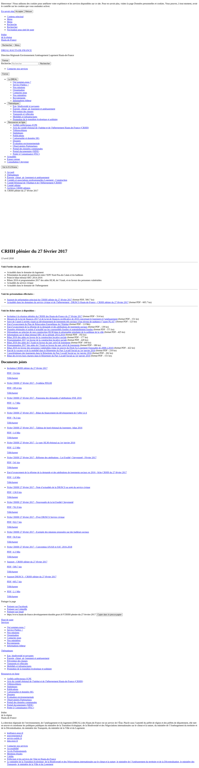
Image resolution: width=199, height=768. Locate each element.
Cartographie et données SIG (26, 138)
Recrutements (19, 98)
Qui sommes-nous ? (22, 82)
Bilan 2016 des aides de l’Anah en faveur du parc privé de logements (38, 342)
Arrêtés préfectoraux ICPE (25, 125)
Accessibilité (13, 748)
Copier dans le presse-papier (109, 615)
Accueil (10, 172)
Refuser (28, 11)
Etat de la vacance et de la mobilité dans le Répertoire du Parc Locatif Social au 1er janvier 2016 (51, 350)
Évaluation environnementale (26, 143)
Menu (9, 19)
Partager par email (15, 611)
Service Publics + (21, 85)
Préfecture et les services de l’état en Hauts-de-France (31, 759)
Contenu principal (15, 16)
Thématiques (13, 103)
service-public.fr (14, 738)
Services (5, 622)
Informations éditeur (22, 100)
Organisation (19, 90)
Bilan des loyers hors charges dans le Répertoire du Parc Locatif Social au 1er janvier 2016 (48, 356)
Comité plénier (14, 185)
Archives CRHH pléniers (18, 188)
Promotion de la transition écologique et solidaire (35, 119)
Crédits (10, 756)
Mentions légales (14, 754)
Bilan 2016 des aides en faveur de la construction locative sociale (37, 337)
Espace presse (13, 159)
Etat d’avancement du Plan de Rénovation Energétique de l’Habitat (38, 324)
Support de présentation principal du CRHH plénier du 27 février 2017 (39, 299)
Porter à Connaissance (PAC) (26, 154)
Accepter (19, 11)
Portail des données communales (28, 148)
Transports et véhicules (23, 114)
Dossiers (17, 141)
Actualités (11, 156)
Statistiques (18, 133)
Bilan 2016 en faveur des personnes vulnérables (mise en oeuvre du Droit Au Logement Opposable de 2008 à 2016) (60, 348)
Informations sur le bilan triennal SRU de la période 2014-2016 (36, 334)
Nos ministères (19, 95)
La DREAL (12, 79)
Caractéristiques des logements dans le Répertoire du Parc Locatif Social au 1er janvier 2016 (49, 353)
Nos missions (19, 87)
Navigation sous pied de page (20, 29)
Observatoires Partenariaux (25, 146)
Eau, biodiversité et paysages (26, 106)
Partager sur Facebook (17, 606)
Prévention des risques (23, 111)
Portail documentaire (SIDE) (26, 151)
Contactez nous (20, 92)
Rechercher (12, 27)
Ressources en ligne (16, 122)
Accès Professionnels (17, 751)
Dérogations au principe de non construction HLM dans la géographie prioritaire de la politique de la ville (55, 332)
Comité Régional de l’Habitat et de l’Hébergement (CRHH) (34, 182)
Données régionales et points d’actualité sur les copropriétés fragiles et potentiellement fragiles (50, 329)
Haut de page (7, 619)
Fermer (5, 60)
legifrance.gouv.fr (15, 733)
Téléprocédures (20, 130)
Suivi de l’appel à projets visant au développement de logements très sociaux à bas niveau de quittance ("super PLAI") (61, 321)
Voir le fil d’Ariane (9, 167)
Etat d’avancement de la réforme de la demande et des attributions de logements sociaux (47, 327)
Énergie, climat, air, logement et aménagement (34, 109)
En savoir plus (7, 11)
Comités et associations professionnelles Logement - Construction (37, 180)
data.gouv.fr (12, 741)
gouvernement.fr (14, 735)
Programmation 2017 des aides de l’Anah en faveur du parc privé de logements (43, 345)
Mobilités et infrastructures (25, 116)
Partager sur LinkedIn (17, 609)
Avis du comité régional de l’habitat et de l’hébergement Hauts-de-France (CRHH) (51, 127)
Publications (18, 135)
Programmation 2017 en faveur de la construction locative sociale (37, 340)
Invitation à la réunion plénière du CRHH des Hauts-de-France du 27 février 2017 (44, 316)
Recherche (12, 24)
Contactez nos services (17, 68)
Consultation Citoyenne (18, 162)
